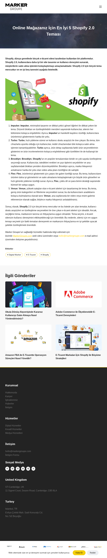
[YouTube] (28, 469)
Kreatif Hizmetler (13, 429)
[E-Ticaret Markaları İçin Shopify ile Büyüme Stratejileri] (79, 338)
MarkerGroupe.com (22, 236)
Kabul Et (79, 553)
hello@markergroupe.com (18, 451)
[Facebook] (7, 469)
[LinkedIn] (18, 469)
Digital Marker (14, 255)
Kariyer (8, 396)
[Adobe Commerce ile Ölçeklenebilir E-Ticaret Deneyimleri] (79, 294)
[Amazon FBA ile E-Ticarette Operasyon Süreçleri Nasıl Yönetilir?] (28, 338)
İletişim (8, 407)
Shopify (45, 255)
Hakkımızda (11, 392)
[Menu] (100, 6)
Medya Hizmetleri (14, 433)
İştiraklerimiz (11, 400)
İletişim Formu (12, 455)
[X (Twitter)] (12, 469)
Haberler (9, 403)
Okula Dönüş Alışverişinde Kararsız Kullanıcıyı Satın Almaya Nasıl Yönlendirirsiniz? (24, 315)
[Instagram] (23, 469)
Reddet (93, 553)
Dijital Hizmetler (13, 425)
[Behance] (33, 469)
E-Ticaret (31, 255)
